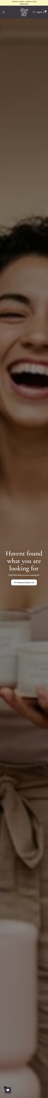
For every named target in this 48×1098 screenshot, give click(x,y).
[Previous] (3, 3)
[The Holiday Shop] (24, 12)
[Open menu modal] (3, 12)
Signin (39, 12)
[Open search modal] (33, 12)
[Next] (44, 3)
